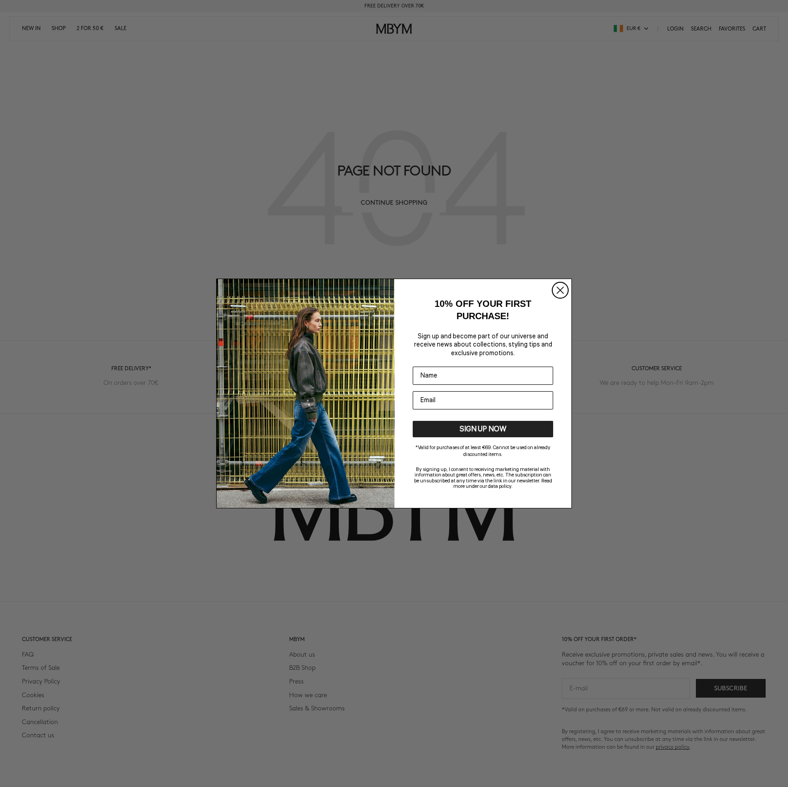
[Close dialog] (560, 290)
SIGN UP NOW (483, 429)
